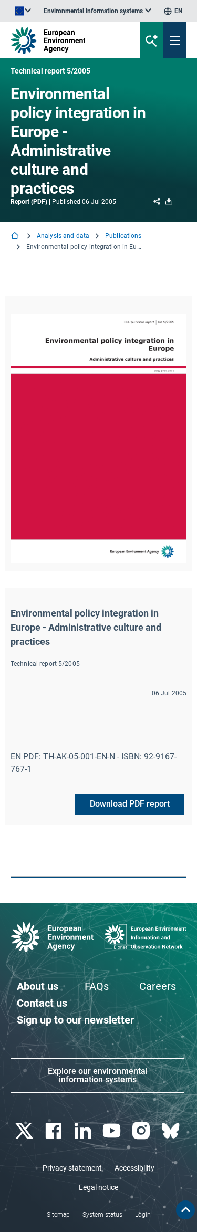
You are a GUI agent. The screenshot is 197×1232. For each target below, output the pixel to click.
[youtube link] (113, 1131)
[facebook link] (54, 1131)
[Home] (16, 236)
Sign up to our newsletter (75, 1020)
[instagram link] (142, 1131)
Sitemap (58, 1214)
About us (37, 986)
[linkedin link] (83, 1131)
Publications (123, 235)
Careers (157, 986)
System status (102, 1214)
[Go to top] (185, 1209)
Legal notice (98, 1187)
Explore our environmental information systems (98, 1075)
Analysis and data (63, 235)
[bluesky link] (171, 1131)
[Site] (66, 40)
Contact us (42, 1003)
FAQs (97, 986)
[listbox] (97, 11)
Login (143, 1214)
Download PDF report (130, 804)
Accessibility (134, 1168)
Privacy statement (72, 1168)
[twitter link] (25, 1131)
